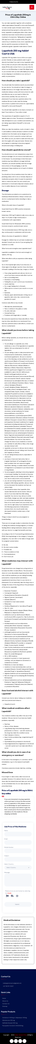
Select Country (9, 864)
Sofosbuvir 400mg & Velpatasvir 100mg (14, 1017)
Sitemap (4, 1006)
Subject (6, 856)
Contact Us (5, 1004)
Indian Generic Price (21, 1035)
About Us (5, 1001)
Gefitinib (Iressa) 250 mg (9, 1023)
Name (6, 830)
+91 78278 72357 (8, 986)
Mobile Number (8, 847)
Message (7, 872)
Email (5, 839)
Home (4, 998)
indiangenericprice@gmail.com (12, 983)
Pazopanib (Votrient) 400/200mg (12, 1026)
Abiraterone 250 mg (8, 1020)
